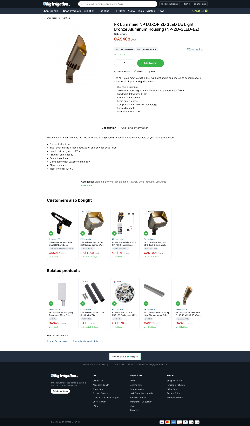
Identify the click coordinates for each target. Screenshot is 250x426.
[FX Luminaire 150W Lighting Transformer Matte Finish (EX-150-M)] (61, 293)
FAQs (95, 406)
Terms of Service (175, 397)
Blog (132, 406)
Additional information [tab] (135, 127)
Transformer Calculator (140, 401)
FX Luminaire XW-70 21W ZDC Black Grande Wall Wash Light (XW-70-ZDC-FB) (155, 243)
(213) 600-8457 (117, 364)
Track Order (98, 389)
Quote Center (99, 401)
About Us (134, 410)
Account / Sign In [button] (101, 385)
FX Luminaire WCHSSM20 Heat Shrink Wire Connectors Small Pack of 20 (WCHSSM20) (92, 314)
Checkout (201, 4)
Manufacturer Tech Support (106, 397)
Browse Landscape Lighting (86, 341)
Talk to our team (60, 391)
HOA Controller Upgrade (141, 393)
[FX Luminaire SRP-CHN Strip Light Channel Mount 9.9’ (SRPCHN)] (156, 293)
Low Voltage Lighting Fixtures (121, 181)
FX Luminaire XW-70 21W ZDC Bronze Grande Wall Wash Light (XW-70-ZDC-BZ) (91, 243)
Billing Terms (173, 389)
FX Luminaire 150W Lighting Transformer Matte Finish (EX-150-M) (61, 314)
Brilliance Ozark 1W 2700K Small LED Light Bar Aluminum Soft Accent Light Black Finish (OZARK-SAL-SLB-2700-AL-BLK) (61, 243)
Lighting (66, 18)
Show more (86, 185)
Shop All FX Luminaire (57, 341)
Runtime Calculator (139, 397)
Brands (133, 380)
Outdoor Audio (137, 389)
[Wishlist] (72, 212)
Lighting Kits (136, 385)
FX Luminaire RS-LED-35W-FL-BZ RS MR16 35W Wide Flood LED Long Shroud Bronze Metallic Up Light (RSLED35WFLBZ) (188, 314)
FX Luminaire (120, 34)
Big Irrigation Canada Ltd (64, 422)
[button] (200, 11)
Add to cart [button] (51, 233)
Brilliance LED (54, 239)
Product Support (101, 393)
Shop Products (53, 18)
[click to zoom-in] (78, 53)
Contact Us (98, 380)
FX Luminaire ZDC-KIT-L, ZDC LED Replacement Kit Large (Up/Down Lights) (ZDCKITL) (124, 314)
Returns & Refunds (176, 385)
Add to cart (150, 63)
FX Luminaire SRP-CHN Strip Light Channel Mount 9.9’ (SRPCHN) (156, 314)
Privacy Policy (173, 393)
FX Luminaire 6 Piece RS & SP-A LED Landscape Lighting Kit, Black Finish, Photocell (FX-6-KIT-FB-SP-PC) (124, 243)
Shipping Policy (174, 380)
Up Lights (161, 181)
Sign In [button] (187, 4)
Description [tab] (109, 127)
